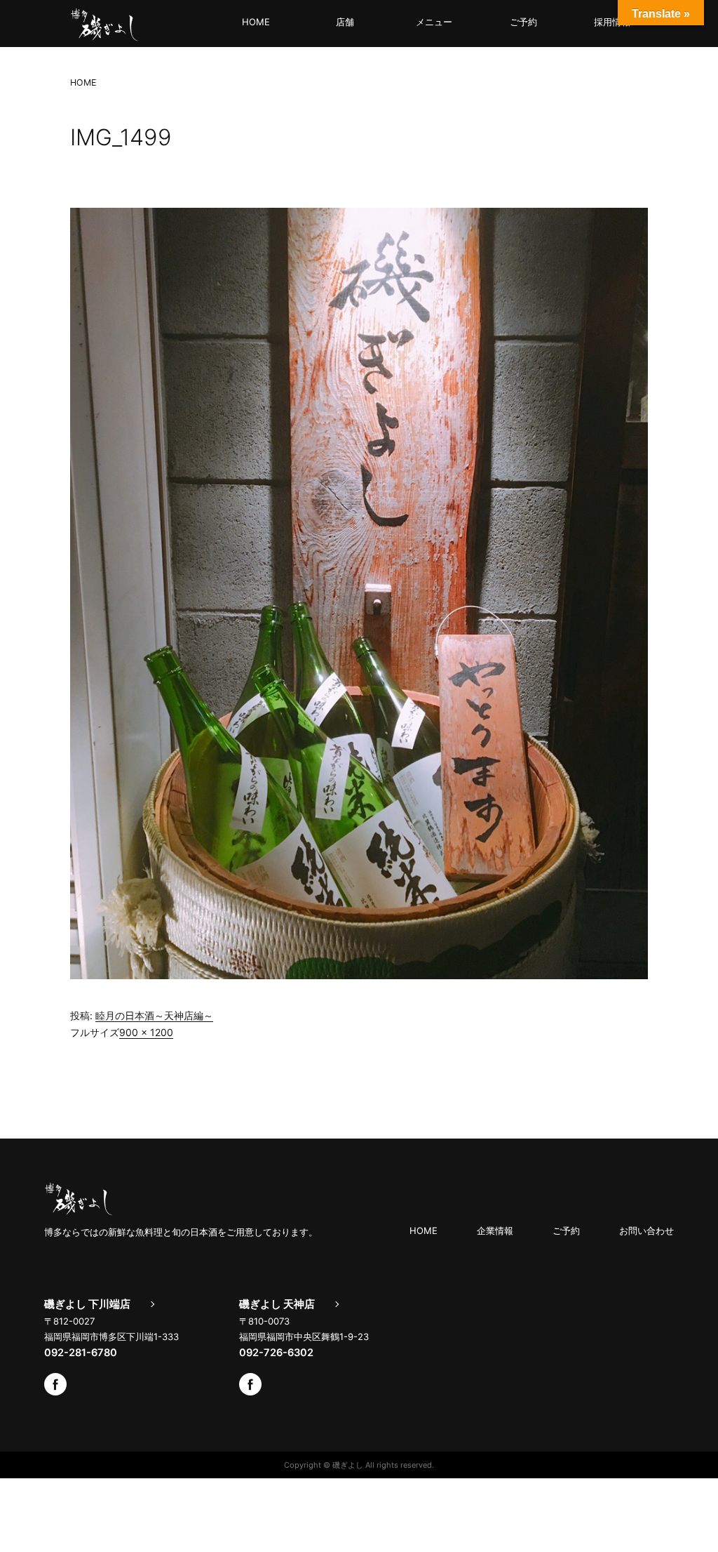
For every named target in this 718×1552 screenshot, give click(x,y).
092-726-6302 (276, 1352)
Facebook (55, 1384)
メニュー (434, 21)
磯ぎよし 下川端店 (87, 1304)
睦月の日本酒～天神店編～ (154, 1015)
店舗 (345, 21)
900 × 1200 (146, 1032)
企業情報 (495, 1230)
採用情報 (612, 21)
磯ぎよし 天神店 (277, 1304)
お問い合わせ (646, 1230)
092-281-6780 (80, 1352)
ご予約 (523, 21)
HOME (256, 21)
